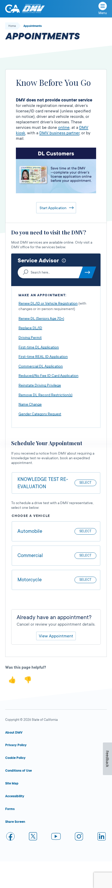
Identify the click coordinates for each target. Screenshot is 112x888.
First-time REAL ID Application (43, 356)
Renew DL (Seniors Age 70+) (41, 318)
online (64, 127)
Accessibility (14, 796)
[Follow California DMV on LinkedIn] (101, 837)
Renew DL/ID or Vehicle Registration (48, 303)
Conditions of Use (18, 770)
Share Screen (15, 822)
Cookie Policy (15, 758)
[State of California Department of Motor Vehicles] (33, 8)
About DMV (13, 732)
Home (12, 26)
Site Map (11, 783)
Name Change (30, 404)
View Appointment (56, 636)
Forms (10, 809)
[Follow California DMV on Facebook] (10, 837)
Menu (102, 13)
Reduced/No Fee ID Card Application (48, 375)
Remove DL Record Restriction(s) (45, 395)
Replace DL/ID (30, 328)
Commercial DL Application (40, 366)
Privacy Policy (16, 745)
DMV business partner (59, 133)
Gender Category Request (39, 414)
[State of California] (12, 8)
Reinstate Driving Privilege (39, 385)
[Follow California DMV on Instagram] (79, 837)
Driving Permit (30, 337)
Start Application (53, 208)
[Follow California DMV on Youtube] (56, 837)
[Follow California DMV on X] (33, 837)
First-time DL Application (38, 347)
